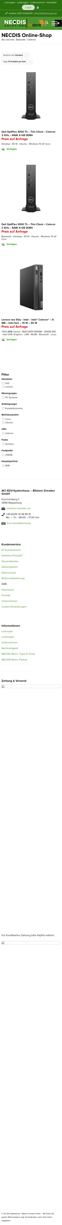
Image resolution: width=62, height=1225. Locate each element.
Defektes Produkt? (12, 555)
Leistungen (7, 637)
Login (28, 7)
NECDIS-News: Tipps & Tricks (18, 654)
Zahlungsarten (9, 567)
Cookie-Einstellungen (13, 606)
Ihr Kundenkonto (11, 550)
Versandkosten (10, 561)
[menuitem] (10, 2)
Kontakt (5, 595)
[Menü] (52, 23)
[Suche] (45, 23)
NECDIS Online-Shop (26, 35)
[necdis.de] (26, 23)
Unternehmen (9, 601)
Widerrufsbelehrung (12, 578)
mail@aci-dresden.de (18, 508)
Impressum (7, 589)
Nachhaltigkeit (9, 648)
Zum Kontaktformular (19, 523)
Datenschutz (8, 572)
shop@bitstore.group (45, 13)
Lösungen (7, 631)
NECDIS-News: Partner (14, 659)
